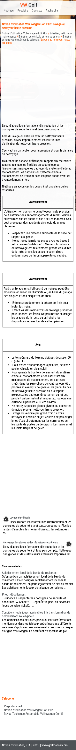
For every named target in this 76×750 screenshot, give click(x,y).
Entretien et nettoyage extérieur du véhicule (37, 38)
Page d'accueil (13, 706)
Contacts (37, 10)
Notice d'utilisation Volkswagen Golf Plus (25, 33)
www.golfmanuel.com (55, 745)
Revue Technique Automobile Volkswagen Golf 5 (33, 714)
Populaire (23, 10)
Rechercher (52, 10)
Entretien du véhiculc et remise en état (39, 36)
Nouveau (9, 10)
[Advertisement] (38, 82)
